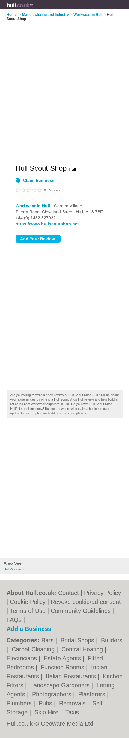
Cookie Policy (28, 601)
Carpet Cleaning (34, 649)
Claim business (39, 180)
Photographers (52, 694)
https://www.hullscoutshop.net (47, 223)
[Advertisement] (64, 489)
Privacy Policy (102, 593)
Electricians (23, 658)
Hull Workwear (14, 569)
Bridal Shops (78, 640)
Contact (68, 593)
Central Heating (83, 649)
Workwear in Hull (33, 205)
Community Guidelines (81, 611)
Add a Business (29, 629)
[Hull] (33, 9)
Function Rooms (63, 667)
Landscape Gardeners (61, 685)
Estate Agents (63, 658)
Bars (48, 640)
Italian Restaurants (72, 676)
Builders (111, 640)
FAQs (14, 619)
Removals (73, 703)
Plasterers (92, 694)
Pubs (46, 703)
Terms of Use (28, 611)
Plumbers (20, 703)
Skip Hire (47, 712)
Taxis (72, 712)
